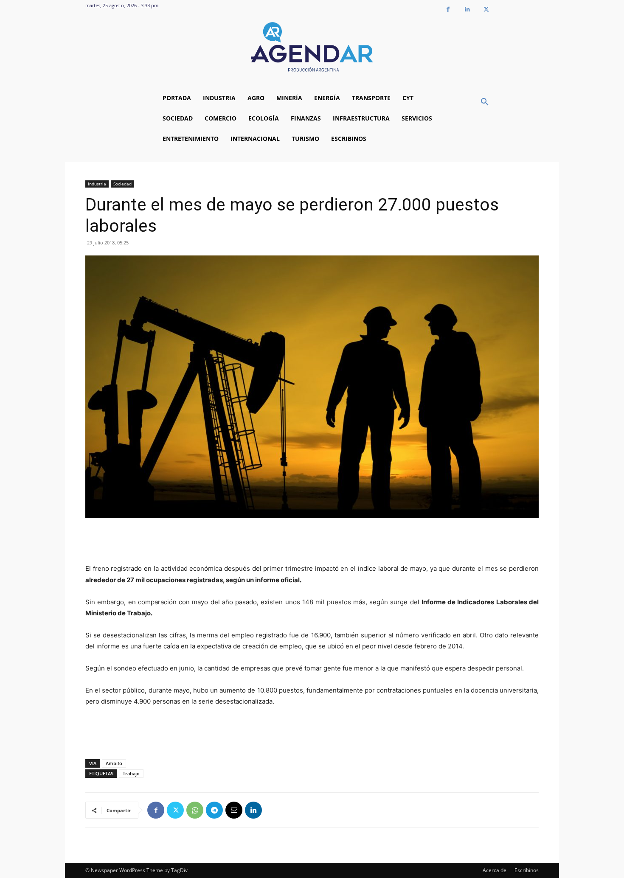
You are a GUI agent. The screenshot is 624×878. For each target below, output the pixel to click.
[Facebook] (448, 9)
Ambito (114, 763)
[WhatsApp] (194, 810)
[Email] (233, 810)
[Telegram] (214, 810)
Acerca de (494, 870)
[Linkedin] (467, 9)
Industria (97, 184)
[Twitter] (486, 9)
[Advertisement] (312, 541)
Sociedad (122, 184)
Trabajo (131, 773)
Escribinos (526, 870)
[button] (485, 102)
